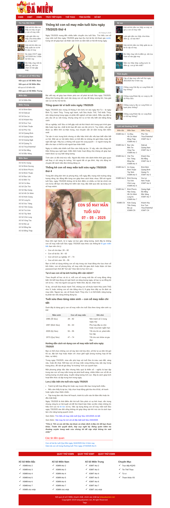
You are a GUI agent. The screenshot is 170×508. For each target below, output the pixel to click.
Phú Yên (144, 134)
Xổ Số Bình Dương (26, 166)
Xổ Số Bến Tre (24, 180)
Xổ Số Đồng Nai (25, 227)
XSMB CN (121, 203)
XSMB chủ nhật (29, 489)
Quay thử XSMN (65, 454)
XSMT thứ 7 (146, 197)
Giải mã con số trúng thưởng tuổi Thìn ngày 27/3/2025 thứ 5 (71, 446)
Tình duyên (84, 17)
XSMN (39, 17)
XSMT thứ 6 (146, 183)
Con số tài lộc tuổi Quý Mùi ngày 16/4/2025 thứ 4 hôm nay (70, 443)
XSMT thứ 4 (146, 161)
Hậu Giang (131, 192)
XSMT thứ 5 (146, 175)
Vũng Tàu (131, 150)
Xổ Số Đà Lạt (24, 224)
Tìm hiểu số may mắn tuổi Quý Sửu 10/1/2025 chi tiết (77, 416)
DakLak (144, 145)
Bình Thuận (131, 170)
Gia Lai (144, 178)
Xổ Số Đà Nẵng (25, 150)
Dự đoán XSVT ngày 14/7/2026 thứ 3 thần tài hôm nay (33, 56)
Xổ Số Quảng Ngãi (26, 140)
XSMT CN (145, 210)
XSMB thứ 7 (121, 189)
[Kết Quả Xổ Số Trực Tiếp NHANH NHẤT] (36, 7)
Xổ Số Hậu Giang (25, 190)
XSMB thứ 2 (121, 134)
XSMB (20, 17)
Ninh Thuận (145, 181)
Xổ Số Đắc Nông (25, 154)
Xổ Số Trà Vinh (25, 210)
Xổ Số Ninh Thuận (26, 126)
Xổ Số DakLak (24, 113)
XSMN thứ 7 (132, 199)
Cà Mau (130, 134)
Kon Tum (144, 205)
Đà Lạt (129, 208)
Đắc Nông (145, 194)
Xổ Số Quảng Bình (26, 133)
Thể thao (70, 17)
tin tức (62, 407)
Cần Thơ (130, 156)
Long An (130, 197)
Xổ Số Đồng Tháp (25, 231)
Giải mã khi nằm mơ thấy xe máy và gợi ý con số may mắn (33, 29)
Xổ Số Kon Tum (25, 123)
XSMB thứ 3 (121, 145)
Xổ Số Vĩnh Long (25, 217)
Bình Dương (132, 178)
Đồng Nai (130, 161)
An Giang (130, 167)
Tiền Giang (131, 205)
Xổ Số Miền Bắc (25, 100)
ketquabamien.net (107, 497)
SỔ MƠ (97, 17)
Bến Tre (130, 148)
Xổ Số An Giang (25, 163)
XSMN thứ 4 (132, 164)
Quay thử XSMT (86, 454)
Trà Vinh (130, 181)
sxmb (108, 38)
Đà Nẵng (144, 159)
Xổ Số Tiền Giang (25, 207)
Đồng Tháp (131, 139)
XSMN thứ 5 (132, 175)
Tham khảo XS (128, 477)
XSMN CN (131, 210)
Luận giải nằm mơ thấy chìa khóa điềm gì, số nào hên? (33, 38)
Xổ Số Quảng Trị (25, 143)
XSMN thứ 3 (132, 153)
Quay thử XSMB (106, 454)
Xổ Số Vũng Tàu (25, 220)
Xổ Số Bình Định (25, 110)
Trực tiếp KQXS (128, 466)
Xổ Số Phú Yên (25, 130)
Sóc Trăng (131, 159)
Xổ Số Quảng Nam (26, 137)
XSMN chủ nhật (62, 489)
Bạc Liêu (130, 145)
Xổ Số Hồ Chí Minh (26, 193)
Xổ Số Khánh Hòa (26, 120)
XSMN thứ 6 (132, 186)
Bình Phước (132, 189)
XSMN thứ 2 (132, 142)
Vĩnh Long (131, 183)
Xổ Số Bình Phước (26, 170)
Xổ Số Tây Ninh (25, 214)
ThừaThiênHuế (147, 137)
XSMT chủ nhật (95, 489)
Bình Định (145, 167)
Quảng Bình (145, 170)
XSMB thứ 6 (121, 178)
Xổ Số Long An (24, 200)
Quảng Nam (145, 148)
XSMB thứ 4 (121, 156)
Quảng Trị (145, 172)
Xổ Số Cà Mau (24, 183)
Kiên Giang (131, 203)
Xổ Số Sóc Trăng (25, 204)
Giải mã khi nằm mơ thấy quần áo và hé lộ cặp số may (33, 47)
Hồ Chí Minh (132, 137)
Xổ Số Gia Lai (24, 116)
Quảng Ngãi (145, 189)
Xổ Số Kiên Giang (26, 197)
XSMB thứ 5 (121, 167)
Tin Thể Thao (127, 469)
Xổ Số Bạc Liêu (25, 176)
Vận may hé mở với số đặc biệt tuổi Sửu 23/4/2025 (76, 420)
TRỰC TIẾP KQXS (53, 17)
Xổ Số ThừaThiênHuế (27, 147)
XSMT (29, 17)
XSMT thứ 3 (146, 150)
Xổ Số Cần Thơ (25, 187)
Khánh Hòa (145, 156)
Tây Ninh (130, 172)
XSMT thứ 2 (146, 139)
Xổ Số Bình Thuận (26, 173)
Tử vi (124, 473)
